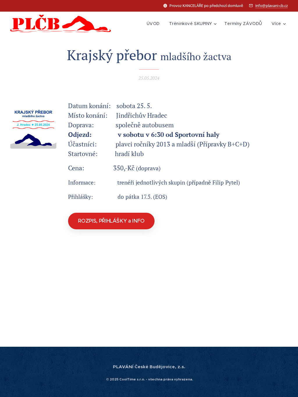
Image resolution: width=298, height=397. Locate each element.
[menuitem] (154, 23)
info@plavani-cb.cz (271, 5)
